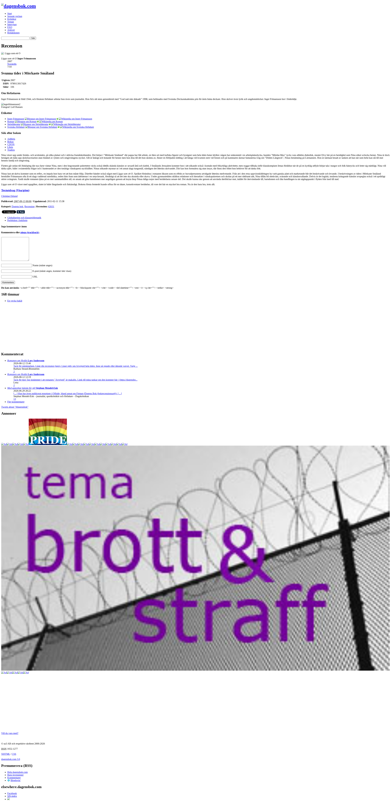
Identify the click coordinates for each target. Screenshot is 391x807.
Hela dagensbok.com (17, 772)
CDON (11, 144)
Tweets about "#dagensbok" (14, 407)
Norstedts (11, 64)
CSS (14, 754)
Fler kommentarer (15, 401)
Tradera (11, 150)
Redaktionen (13, 32)
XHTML (5, 754)
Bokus (10, 141)
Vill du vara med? (9, 733)
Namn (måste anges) (42, 265)
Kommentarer (14, 777)
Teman (10, 21)
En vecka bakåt (14, 300)
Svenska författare (16, 127)
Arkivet (11, 30)
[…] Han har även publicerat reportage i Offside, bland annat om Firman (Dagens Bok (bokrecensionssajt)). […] (67, 393)
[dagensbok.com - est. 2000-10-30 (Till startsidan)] (18, 6)
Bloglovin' (16, 780)
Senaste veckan (14, 16)
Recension (29, 206)
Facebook (12, 793)
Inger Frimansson (15, 118)
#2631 (51, 206)
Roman (10, 121)
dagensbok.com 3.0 (10, 759)
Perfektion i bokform (17, 220)
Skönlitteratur (13, 124)
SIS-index (12, 796)
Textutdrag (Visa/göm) (15, 190)
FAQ (9, 27)
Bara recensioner (15, 775)
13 (14, 399)
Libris (10, 147)
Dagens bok (17, 206)
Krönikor (11, 19)
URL (35, 276)
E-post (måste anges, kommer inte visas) (52, 271)
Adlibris (11, 139)
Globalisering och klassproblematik (24, 217)
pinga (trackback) (29, 232)
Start (9, 13)
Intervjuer (12, 24)
